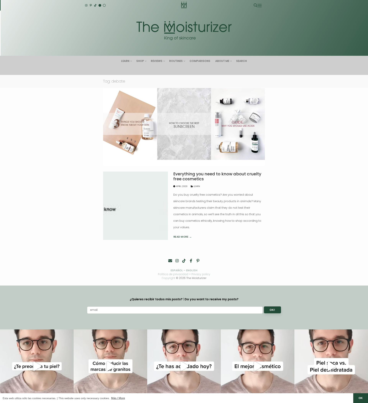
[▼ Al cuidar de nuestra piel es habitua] (257, 366)
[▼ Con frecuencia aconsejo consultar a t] (37, 366)
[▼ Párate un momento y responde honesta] (184, 366)
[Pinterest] (91, 5)
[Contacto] (170, 260)
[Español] (104, 5)
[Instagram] (86, 5)
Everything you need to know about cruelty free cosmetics (217, 176)
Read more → (182, 237)
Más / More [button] (118, 398)
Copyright (168, 278)
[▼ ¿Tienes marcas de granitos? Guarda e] (110, 366)
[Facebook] (190, 260)
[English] (100, 5)
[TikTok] (95, 5)
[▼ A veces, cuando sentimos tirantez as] (331, 366)
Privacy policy (200, 274)
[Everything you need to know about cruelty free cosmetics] (135, 206)
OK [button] (361, 398)
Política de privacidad (173, 274)
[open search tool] (255, 5)
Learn (196, 186)
